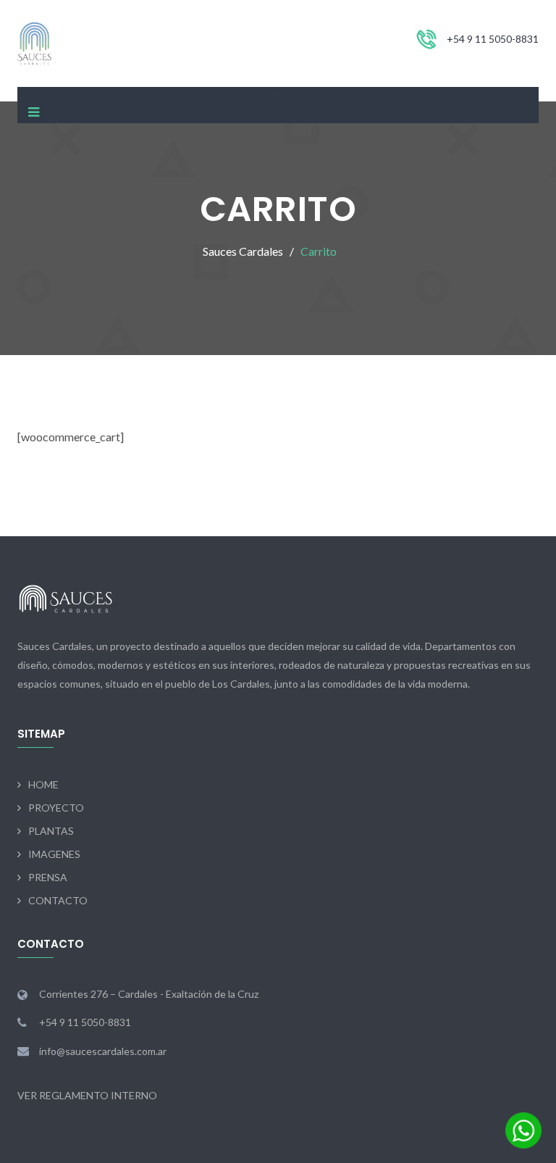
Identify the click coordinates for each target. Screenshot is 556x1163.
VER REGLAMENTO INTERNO (87, 1095)
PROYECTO (56, 807)
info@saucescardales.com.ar (103, 1051)
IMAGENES (54, 854)
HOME (43, 784)
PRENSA (47, 877)
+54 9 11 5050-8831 (493, 39)
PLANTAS (51, 831)
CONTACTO (58, 900)
